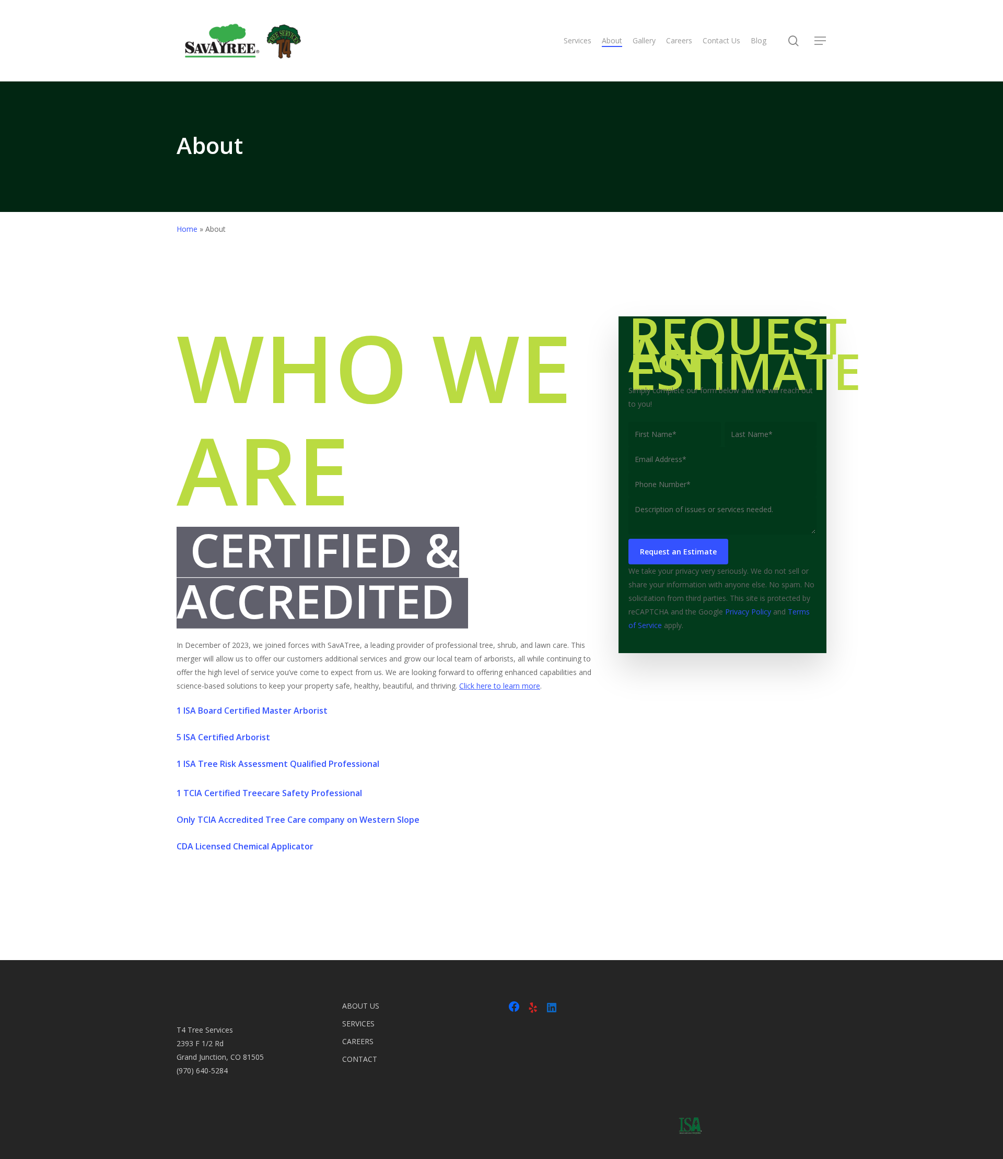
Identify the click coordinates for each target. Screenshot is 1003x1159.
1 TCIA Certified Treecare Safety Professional (269, 793)
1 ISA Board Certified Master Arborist (252, 710)
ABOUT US (360, 1006)
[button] (820, 41)
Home (187, 229)
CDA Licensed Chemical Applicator (245, 846)
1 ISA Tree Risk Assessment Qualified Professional (278, 764)
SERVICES (358, 1023)
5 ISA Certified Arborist (223, 737)
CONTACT (359, 1059)
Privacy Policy (748, 612)
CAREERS (358, 1041)
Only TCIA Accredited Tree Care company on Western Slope (298, 819)
